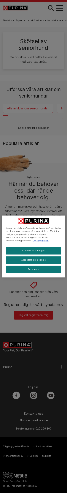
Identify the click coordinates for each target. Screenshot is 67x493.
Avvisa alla (33, 269)
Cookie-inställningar (33, 250)
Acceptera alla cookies (33, 260)
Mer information (41, 240)
